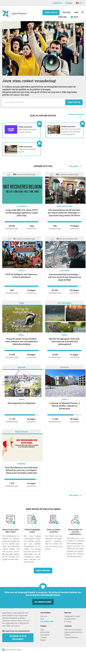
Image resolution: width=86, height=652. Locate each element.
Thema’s (43, 637)
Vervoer (21, 271)
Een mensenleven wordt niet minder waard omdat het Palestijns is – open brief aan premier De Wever (64, 213)
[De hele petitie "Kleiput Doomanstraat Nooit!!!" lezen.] (11, 153)
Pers (42, 619)
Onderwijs (21, 464)
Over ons (62, 17)
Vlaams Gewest (21, 432)
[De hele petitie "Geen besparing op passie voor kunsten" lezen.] (11, 133)
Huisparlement (70, 619)
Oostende (21, 367)
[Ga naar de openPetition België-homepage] (14, 13)
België (21, 303)
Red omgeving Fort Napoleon (21, 403)
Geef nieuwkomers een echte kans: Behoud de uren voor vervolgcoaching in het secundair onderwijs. (21, 470)
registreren (57, 3)
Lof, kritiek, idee (46, 621)
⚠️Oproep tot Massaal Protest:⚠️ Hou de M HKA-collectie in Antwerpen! (64, 406)
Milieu (21, 335)
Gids (76, 12)
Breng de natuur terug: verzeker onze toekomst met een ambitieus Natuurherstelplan (21, 341)
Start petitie (51, 12)
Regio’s (43, 640)
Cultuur (21, 399)
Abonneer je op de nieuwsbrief (17, 637)
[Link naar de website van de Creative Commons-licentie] (3, 650)
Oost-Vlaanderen (64, 303)
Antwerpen (64, 367)
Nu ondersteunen (43, 602)
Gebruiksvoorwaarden (73, 630)
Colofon (67, 635)
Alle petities (74, 166)
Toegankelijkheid (71, 637)
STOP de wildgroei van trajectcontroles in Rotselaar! (21, 275)
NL (80, 3)
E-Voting (67, 621)
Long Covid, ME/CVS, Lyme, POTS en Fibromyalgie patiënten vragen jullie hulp (21, 213)
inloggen (69, 3)
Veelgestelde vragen (72, 616)
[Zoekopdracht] (82, 12)
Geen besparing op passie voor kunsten (27, 129)
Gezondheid (21, 206)
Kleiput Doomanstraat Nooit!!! (27, 149)
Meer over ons (43, 571)
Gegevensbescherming (73, 632)
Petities (67, 12)
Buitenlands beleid (64, 206)
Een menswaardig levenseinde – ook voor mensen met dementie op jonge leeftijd (64, 277)
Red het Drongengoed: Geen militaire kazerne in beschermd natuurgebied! (64, 341)
